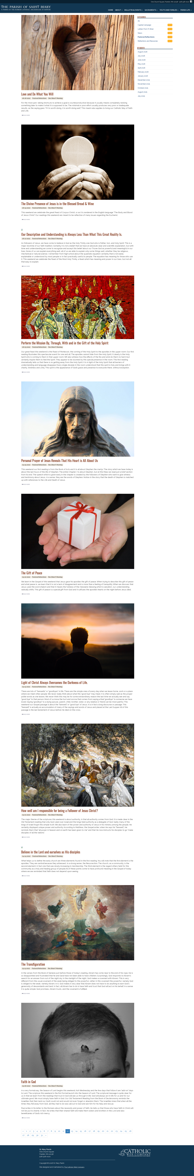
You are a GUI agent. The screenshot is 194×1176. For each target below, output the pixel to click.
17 (90, 1131)
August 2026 (142, 52)
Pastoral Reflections (146, 37)
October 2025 (143, 88)
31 (42, 1135)
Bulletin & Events (133, 10)
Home (110, 10)
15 (81, 1131)
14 (76, 1131)
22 (112, 1131)
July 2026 (141, 56)
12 (68, 1131)
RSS (169, 25)
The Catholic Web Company (74, 1167)
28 (28, 1135)
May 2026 (141, 64)
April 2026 (141, 68)
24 (121, 1131)
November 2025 (144, 84)
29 (33, 1135)
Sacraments (151, 10)
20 (103, 1131)
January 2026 (143, 76)
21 (107, 1131)
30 (37, 1135)
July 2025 (141, 96)
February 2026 (143, 72)
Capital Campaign (144, 25)
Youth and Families (168, 10)
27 (23, 1135)
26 (130, 1131)
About (118, 10)
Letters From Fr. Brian (146, 29)
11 (63, 1131)
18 (94, 1131)
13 (72, 1131)
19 (98, 1131)
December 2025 (144, 80)
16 (85, 1131)
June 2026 (142, 60)
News (140, 33)
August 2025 (142, 92)
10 (59, 1131)
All (139, 21)
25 (126, 1131)
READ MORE (26, 115)
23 (116, 1131)
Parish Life (185, 10)
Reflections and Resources (148, 41)
